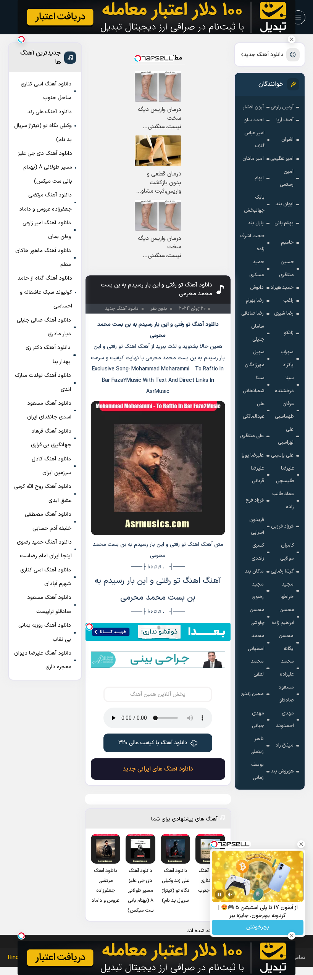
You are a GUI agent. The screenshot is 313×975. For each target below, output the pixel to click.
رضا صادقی (252, 313)
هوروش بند (282, 771)
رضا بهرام (255, 300)
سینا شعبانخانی (254, 384)
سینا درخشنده (284, 384)
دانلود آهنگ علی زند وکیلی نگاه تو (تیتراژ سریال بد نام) (43, 126)
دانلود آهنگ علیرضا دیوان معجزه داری (42, 660)
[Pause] (219, 894)
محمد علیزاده (287, 668)
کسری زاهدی (258, 552)
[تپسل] (89, 627)
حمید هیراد (282, 287)
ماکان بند (254, 571)
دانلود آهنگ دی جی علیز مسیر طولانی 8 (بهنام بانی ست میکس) (45, 167)
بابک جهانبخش (254, 204)
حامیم (287, 242)
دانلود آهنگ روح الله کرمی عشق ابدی (42, 493)
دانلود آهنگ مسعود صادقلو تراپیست (49, 604)
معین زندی (252, 694)
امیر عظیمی (282, 158)
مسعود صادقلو (286, 694)
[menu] (298, 17)
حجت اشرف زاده (252, 242)
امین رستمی (287, 178)
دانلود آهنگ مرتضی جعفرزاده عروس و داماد (45, 202)
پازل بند (256, 223)
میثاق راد (285, 745)
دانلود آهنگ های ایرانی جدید (158, 769)
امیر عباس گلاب (254, 139)
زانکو (289, 333)
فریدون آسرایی (256, 526)
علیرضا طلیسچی (285, 475)
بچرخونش (257, 928)
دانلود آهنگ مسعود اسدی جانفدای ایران (49, 410)
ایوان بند (285, 204)
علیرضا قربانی (257, 475)
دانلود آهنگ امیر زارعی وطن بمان (47, 230)
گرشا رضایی (282, 571)
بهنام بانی (284, 223)
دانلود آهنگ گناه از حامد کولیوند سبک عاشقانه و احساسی (45, 292)
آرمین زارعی (282, 107)
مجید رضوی (258, 591)
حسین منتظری (286, 268)
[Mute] (230, 894)
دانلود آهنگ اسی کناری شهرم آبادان (45, 577)
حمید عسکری (256, 268)
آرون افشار (253, 107)
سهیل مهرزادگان (255, 358)
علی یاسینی (282, 455)
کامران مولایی (287, 552)
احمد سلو (254, 120)
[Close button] (291, 39)
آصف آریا (285, 120)
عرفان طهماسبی (284, 410)
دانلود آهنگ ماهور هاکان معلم (43, 258)
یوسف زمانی (257, 771)
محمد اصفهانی (256, 642)
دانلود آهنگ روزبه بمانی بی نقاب (44, 632)
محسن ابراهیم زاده (282, 616)
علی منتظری (252, 436)
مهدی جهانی (258, 720)
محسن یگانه (286, 642)
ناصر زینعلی (257, 745)
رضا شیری (284, 313)
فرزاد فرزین (282, 526)
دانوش (257, 287)
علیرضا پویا (253, 455)
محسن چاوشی (257, 616)
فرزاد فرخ (254, 500)
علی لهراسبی (286, 436)
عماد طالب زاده (283, 500)
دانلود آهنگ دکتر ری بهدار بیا (48, 354)
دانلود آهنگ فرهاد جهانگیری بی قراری (51, 438)
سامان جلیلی (257, 333)
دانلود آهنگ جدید (264, 55)
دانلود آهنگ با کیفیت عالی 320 (152, 743)
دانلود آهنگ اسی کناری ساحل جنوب (46, 91)
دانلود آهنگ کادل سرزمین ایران (51, 466)
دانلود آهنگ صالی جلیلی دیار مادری (44, 327)
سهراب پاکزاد (287, 358)
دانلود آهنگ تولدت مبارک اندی (43, 382)
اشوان (287, 139)
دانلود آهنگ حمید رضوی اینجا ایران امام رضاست (44, 549)
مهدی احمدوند (285, 720)
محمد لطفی (257, 668)
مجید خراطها (287, 591)
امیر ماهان (253, 158)
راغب (288, 300)
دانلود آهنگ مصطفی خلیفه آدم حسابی (48, 521)
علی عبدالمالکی (254, 410)
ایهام (259, 178)
